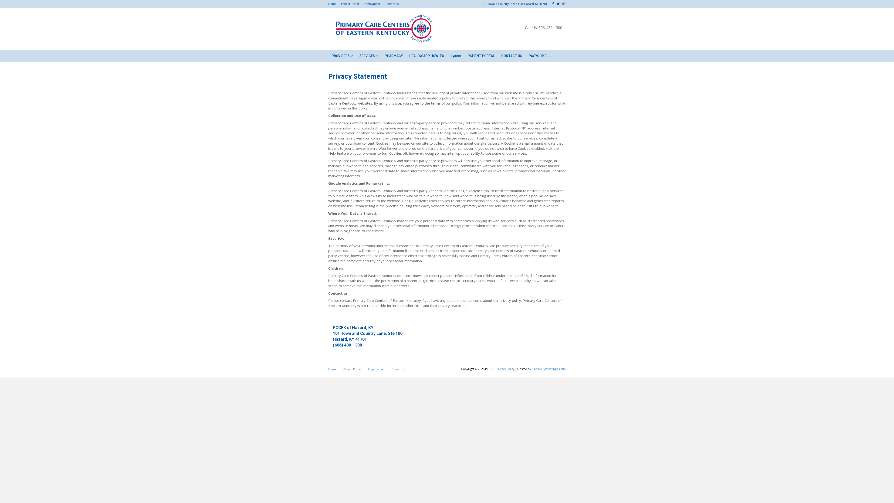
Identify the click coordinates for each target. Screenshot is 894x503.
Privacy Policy (505, 369)
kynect (456, 56)
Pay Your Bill (540, 56)
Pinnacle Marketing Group (549, 369)
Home (332, 4)
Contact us (392, 4)
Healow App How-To (426, 56)
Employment (371, 4)
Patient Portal (350, 4)
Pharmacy (394, 56)
